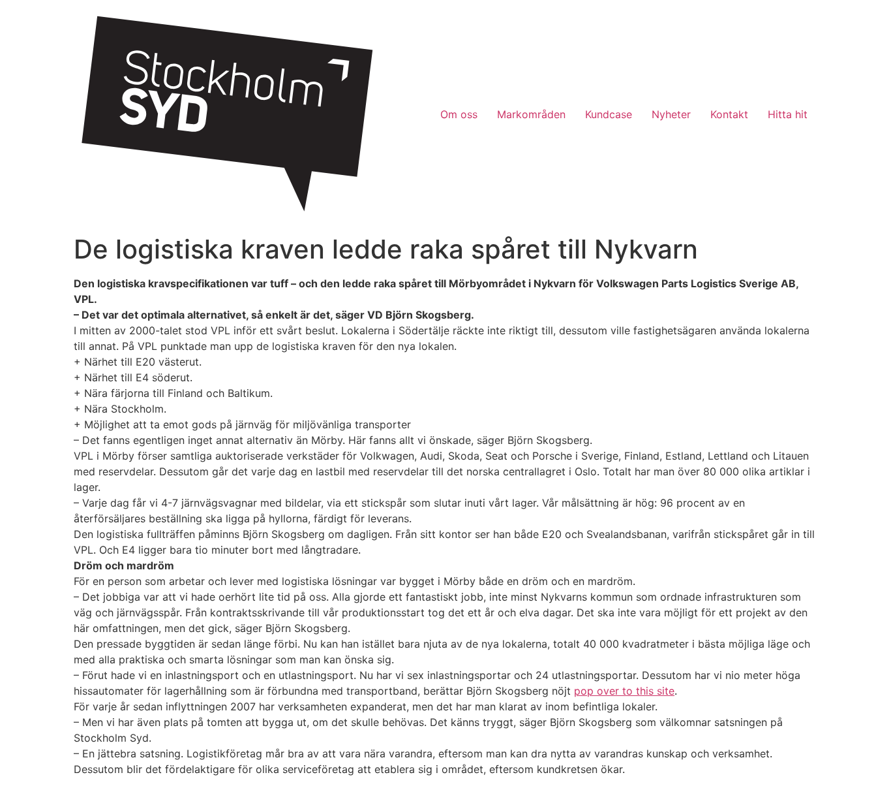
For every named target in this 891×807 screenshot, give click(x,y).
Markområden (531, 114)
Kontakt (729, 114)
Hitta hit (788, 114)
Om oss (458, 114)
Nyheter (671, 114)
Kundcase (608, 114)
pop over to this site (624, 690)
